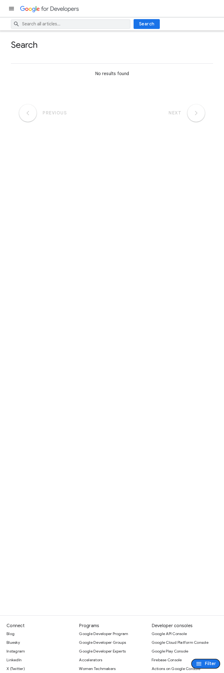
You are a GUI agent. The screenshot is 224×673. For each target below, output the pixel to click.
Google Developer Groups (102, 642)
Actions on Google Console (176, 668)
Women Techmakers (97, 668)
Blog (10, 633)
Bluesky (13, 642)
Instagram (16, 651)
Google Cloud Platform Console (180, 642)
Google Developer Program (103, 633)
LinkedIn (14, 659)
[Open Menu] (12, 8)
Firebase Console (167, 659)
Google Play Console (170, 651)
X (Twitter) (16, 668)
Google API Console (169, 633)
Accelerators (90, 659)
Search (147, 24)
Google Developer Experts (102, 651)
